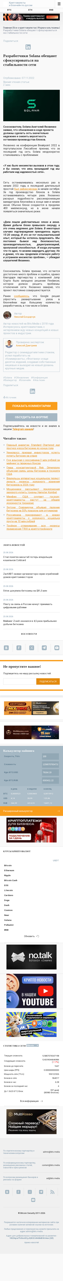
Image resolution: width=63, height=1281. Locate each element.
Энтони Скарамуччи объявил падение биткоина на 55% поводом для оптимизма (33, 509)
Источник (11, 397)
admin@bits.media (51, 1152)
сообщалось (21, 296)
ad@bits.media (53, 1178)
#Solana (7, 377)
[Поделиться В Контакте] (35, 47)
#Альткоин (39, 380)
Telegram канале (22, 429)
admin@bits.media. (34, 1231)
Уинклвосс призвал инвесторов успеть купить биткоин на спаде (33, 454)
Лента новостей (14, 545)
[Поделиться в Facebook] (5, 47)
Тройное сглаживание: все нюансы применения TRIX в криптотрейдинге (33, 527)
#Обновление (21, 377)
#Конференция (39, 377)
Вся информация (29, 1101)
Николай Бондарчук (24, 317)
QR (51, 1238)
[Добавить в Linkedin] (28, 47)
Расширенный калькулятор (18, 811)
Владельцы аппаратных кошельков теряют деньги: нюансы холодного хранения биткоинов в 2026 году (33, 481)
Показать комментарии (31, 406)
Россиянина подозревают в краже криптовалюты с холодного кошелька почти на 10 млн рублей (33, 518)
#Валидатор (10, 380)
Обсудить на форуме (31, 417)
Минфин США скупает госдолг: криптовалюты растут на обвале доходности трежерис (33, 500)
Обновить (29, 936)
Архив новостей (31, 1242)
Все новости (29, 634)
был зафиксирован (25, 188)
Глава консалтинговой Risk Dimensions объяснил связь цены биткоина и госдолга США (33, 471)
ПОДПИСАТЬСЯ (48, 681)
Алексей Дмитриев (26, 345)
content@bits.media (51, 1165)
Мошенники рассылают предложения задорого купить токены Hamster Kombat (33, 491)
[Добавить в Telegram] (20, 47)
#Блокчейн (25, 380)
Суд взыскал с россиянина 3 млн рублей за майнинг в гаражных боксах (33, 462)
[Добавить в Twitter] (13, 47)
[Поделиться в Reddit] (43, 47)
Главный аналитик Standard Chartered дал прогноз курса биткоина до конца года (33, 447)
